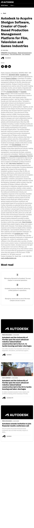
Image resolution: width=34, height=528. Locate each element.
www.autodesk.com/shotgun (18, 156)
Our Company (26, 54)
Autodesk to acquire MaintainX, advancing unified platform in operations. (17, 289)
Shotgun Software (11, 78)
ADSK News (4, 5)
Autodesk (8, 58)
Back (4, 13)
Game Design (5, 54)
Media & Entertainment (25, 53)
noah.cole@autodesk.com (8, 258)
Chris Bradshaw (16, 144)
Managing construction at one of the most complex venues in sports (17, 299)
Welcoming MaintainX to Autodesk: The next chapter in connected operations (17, 279)
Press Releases (12, 53)
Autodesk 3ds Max (12, 91)
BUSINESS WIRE (14, 74)
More (12, 5)
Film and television (16, 54)
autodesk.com (19, 233)
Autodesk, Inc (24, 74)
